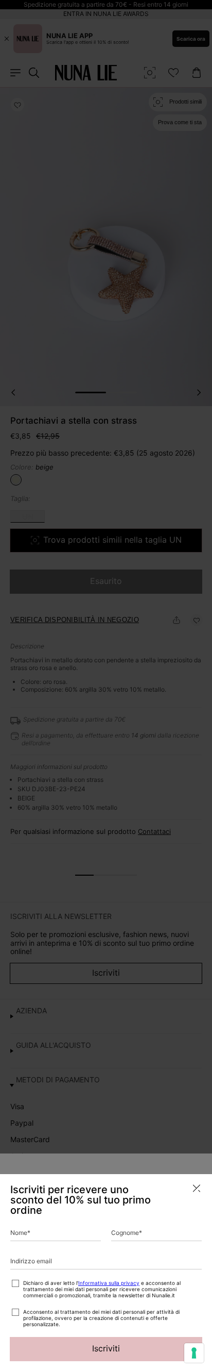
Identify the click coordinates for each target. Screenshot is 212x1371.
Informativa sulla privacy (108, 1283)
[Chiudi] (196, 1188)
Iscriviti (106, 1348)
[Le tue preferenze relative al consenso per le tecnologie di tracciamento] (194, 1353)
